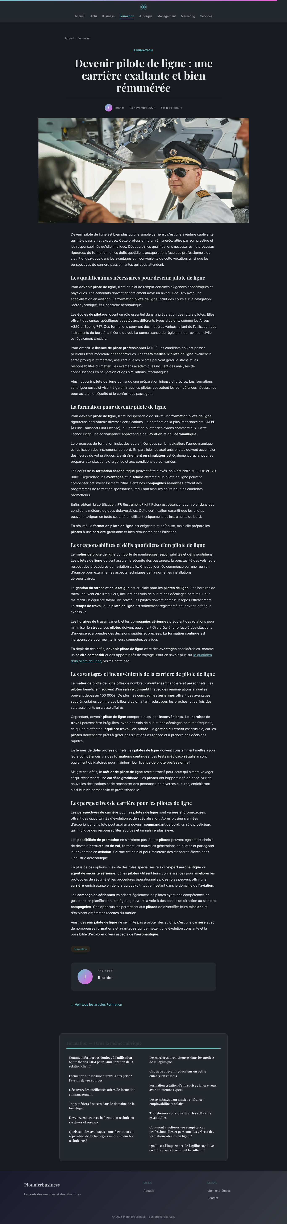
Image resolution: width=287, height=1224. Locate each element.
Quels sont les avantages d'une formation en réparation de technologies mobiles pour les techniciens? (101, 1136)
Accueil (80, 16)
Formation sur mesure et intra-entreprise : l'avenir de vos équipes (100, 1078)
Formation (127, 16)
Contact (212, 1198)
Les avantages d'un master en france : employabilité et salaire (176, 1101)
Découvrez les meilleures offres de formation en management (102, 1092)
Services (206, 16)
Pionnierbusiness (42, 1185)
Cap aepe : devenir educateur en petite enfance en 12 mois (177, 1073)
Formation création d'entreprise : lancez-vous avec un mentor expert (182, 1087)
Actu (93, 16)
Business (108, 16)
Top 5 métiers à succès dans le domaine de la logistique (102, 1106)
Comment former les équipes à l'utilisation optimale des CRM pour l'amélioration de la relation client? (101, 1062)
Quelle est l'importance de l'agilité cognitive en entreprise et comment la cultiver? (181, 1148)
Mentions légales (218, 1190)
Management (166, 16)
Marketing (188, 16)
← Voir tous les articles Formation (96, 1004)
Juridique (145, 16)
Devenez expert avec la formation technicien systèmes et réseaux (101, 1119)
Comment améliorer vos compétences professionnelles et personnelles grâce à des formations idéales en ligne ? (181, 1131)
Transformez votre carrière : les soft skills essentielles (180, 1115)
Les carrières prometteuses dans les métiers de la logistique (182, 1059)
